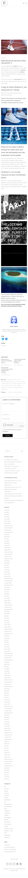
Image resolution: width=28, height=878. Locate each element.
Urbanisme (7, 837)
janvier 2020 (7, 677)
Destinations (7, 800)
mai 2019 (6, 695)
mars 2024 (7, 572)
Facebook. (10, 392)
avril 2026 (6, 517)
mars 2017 (7, 752)
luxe (11, 383)
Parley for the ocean (11, 385)
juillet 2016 (7, 770)
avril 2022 (6, 620)
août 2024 (6, 561)
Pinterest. (19, 392)
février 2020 (7, 675)
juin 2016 (6, 772)
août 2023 (6, 587)
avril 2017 (6, 750)
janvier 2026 (7, 523)
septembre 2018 (8, 713)
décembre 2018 (8, 706)
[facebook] (14, 864)
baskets (15, 66)
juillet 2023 (7, 589)
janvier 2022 (7, 627)
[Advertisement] (14, 21)
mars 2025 (7, 545)
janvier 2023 (7, 602)
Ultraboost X (5, 389)
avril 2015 (6, 779)
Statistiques (7, 835)
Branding (6, 793)
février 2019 (7, 702)
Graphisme (7, 811)
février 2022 (7, 624)
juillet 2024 (7, 563)
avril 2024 (6, 569)
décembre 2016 (8, 759)
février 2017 (7, 754)
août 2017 (6, 741)
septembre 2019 (8, 686)
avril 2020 (6, 671)
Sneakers (9, 387)
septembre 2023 (8, 585)
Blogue (6, 791)
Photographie (7, 824)
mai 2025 (6, 541)
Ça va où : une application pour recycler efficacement (12, 483)
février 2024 (7, 574)
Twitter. (15, 392)
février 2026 (7, 521)
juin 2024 (6, 565)
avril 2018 (6, 724)
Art (5, 786)
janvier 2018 (7, 730)
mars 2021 (7, 647)
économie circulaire (19, 381)
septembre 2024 (8, 558)
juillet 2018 (7, 717)
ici (12, 68)
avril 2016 (6, 777)
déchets (14, 379)
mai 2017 (6, 748)
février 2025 (7, 547)
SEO (5, 833)
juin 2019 (6, 693)
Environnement (8, 806)
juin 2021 (6, 640)
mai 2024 (6, 567)
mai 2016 (6, 774)
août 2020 (6, 662)
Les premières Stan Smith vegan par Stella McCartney (19, 361)
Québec (6, 826)
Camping (6, 795)
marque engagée (17, 383)
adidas (9, 379)
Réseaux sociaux (8, 830)
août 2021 (6, 635)
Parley (3, 385)
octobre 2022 (7, 607)
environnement (17, 79)
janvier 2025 (7, 550)
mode (23, 383)
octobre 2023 (7, 583)
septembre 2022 (8, 609)
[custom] (7, 864)
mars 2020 (7, 673)
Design (18, 379)
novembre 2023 (8, 580)
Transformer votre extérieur (11, 466)
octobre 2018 (7, 710)
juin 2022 (6, 616)
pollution (19, 385)
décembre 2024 (8, 552)
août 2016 (6, 768)
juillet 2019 (7, 691)
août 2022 (6, 611)
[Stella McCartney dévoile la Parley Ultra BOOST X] (14, 47)
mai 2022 (6, 618)
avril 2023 (6, 596)
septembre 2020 (8, 660)
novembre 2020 (8, 655)
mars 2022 (7, 622)
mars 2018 (7, 726)
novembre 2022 (8, 605)
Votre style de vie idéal (10, 468)
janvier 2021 (7, 651)
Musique (6, 819)
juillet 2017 (7, 743)
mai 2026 (6, 514)
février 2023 (7, 600)
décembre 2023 (8, 578)
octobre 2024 (7, 556)
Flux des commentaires (10, 849)
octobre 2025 (7, 530)
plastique (23, 70)
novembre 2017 (8, 735)
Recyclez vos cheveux (16, 493)
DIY (5, 802)
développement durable (7, 381)
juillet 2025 (7, 536)
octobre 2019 (7, 684)
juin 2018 (6, 719)
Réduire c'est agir (8, 828)
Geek (5, 808)
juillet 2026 (7, 510)
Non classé (7, 822)
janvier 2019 (7, 704)
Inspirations (7, 813)
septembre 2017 (8, 739)
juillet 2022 (7, 613)
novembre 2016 (8, 761)
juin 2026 (6, 512)
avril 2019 (6, 697)
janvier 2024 (7, 576)
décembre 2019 (8, 680)
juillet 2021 (7, 638)
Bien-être (6, 789)
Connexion (7, 845)
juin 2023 (6, 591)
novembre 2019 (8, 682)
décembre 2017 (8, 733)
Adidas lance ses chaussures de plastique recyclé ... (6, 361)
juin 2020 (6, 666)
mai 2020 (6, 669)
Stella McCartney (17, 387)
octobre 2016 (7, 763)
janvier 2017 (7, 757)
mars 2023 (7, 598)
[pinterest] (20, 864)
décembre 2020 (8, 653)
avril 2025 (6, 543)
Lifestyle (6, 815)
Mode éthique (7, 817)
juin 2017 (6, 746)
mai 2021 (6, 642)
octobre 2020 (7, 658)
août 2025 (6, 534)
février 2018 (7, 728)
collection (21, 72)
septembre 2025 (8, 532)
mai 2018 (6, 721)
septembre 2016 (8, 765)
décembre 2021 (8, 629)
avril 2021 (6, 644)
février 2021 (7, 649)
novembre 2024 (8, 554)
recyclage (4, 387)
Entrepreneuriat (8, 804)
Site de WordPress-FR (9, 851)
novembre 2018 (8, 708)
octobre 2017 (7, 737)
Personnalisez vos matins (10, 459)
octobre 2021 (7, 631)
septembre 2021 (8, 633)
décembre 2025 (8, 525)
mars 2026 (7, 519)
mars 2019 (7, 699)
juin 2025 (6, 539)
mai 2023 (6, 594)
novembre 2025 (8, 528)
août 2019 (6, 688)
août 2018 (6, 715)
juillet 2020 (7, 664)
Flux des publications (9, 847)
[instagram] (17, 864)
